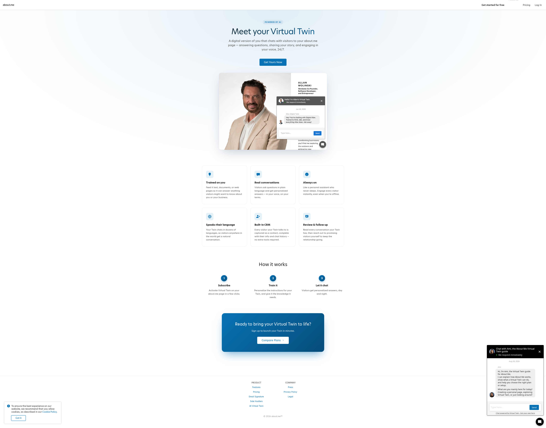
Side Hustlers (256, 401)
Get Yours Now (273, 62)
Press (290, 387)
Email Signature (256, 396)
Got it (18, 418)
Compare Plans (271, 340)
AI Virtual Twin (256, 406)
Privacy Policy (290, 391)
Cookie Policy (49, 412)
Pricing (256, 391)
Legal (290, 396)
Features (256, 387)
